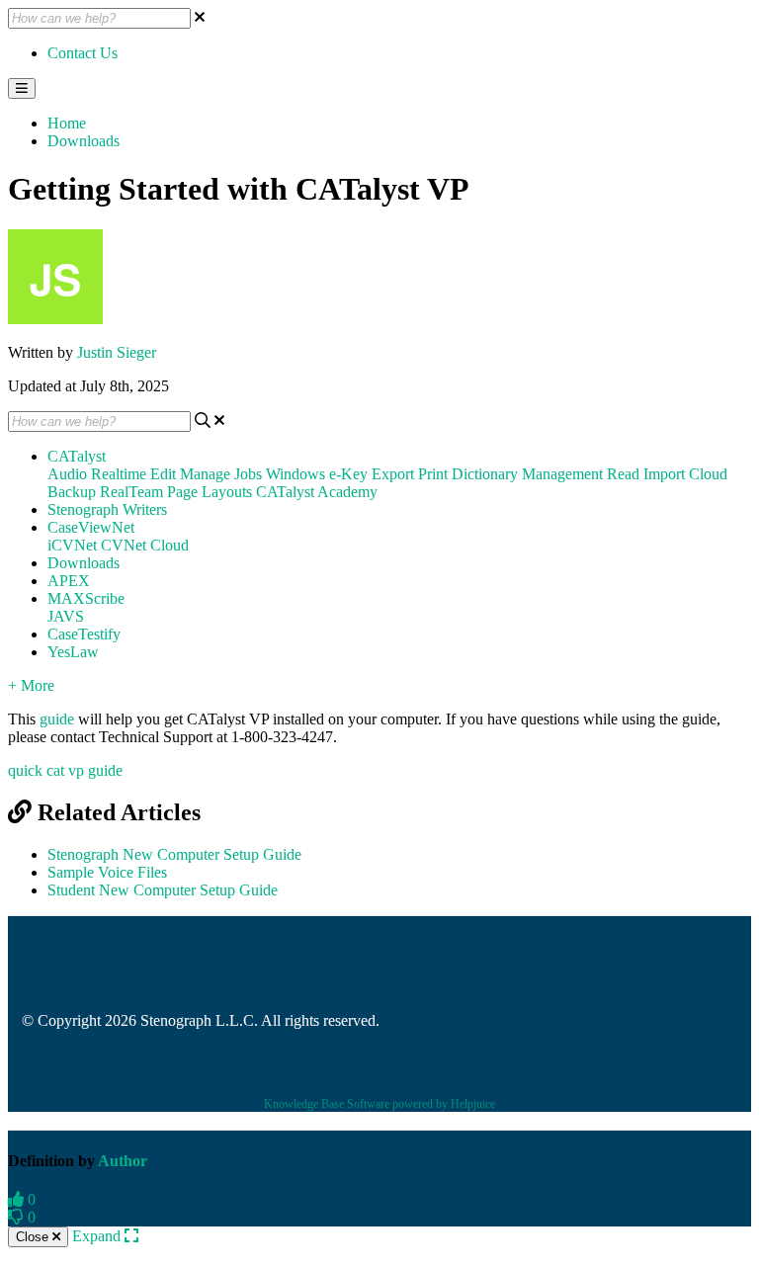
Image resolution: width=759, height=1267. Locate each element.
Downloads (83, 140)
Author (122, 1160)
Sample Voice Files (107, 872)
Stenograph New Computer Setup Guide (174, 854)
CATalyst (76, 456)
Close (34, 1236)
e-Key (348, 473)
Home (66, 123)
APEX (68, 580)
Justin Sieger (116, 352)
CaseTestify (84, 634)
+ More (31, 685)
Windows (295, 473)
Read (623, 473)
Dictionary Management (527, 473)
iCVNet (72, 545)
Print (433, 473)
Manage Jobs (221, 473)
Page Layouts (209, 491)
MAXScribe (86, 598)
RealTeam (131, 491)
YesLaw (73, 651)
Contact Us (82, 52)
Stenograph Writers (107, 509)
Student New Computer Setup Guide (162, 890)
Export (393, 473)
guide (57, 719)
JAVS (65, 616)
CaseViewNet (90, 527)
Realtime (118, 473)
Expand (98, 1235)
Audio (67, 473)
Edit (163, 473)
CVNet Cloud (145, 545)
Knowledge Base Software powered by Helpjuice (379, 1104)
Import (664, 473)
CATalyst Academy (317, 491)
